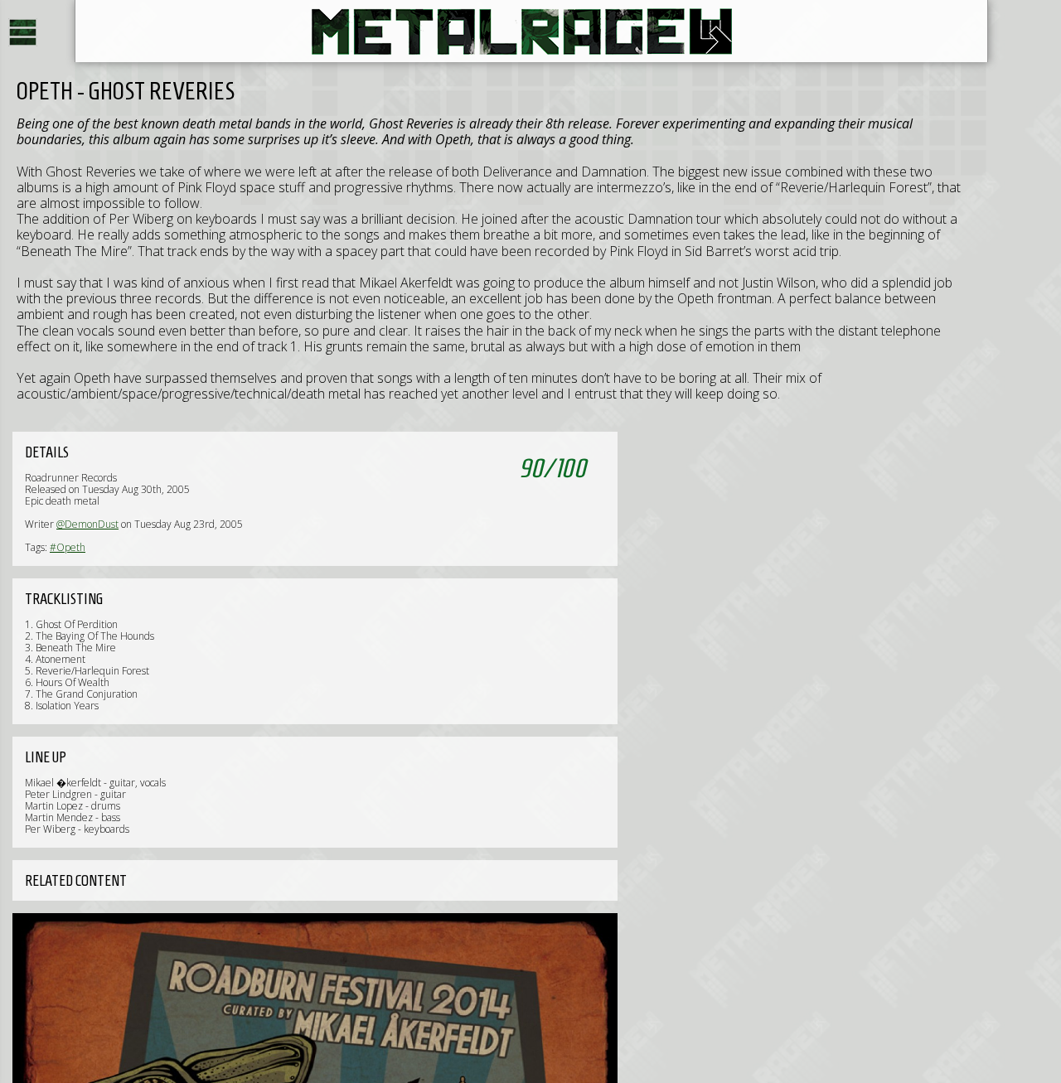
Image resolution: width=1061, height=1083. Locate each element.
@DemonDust (87, 524)
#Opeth (67, 547)
